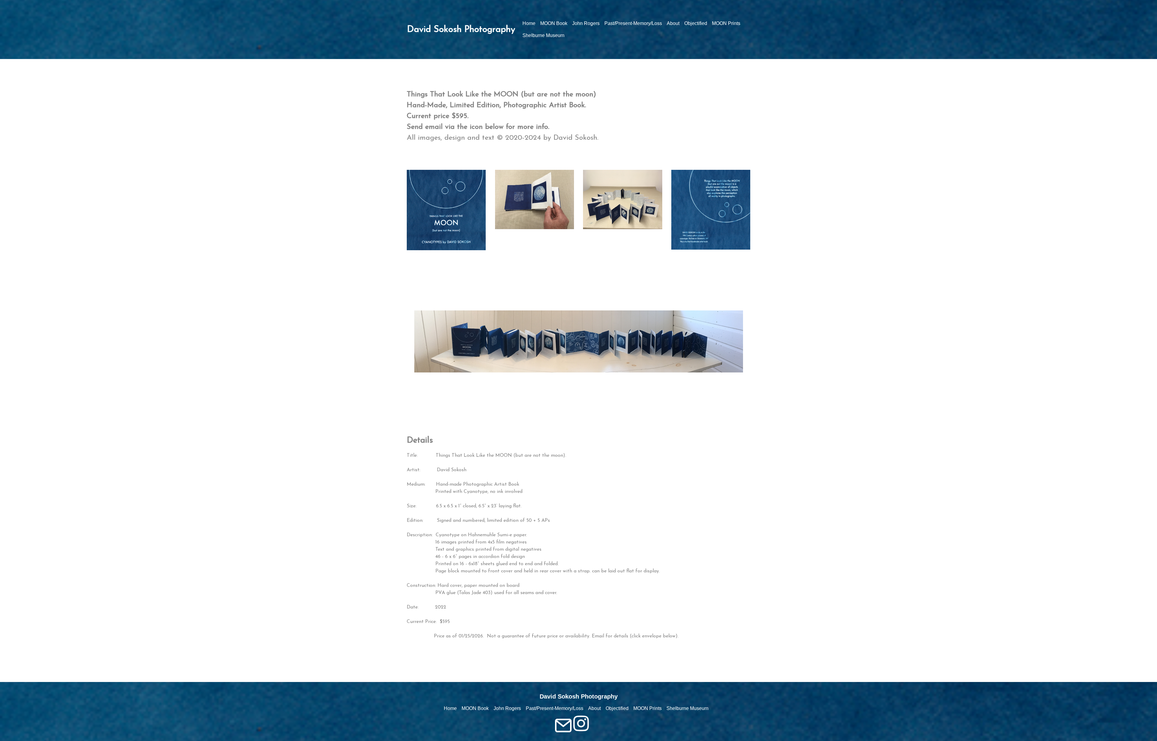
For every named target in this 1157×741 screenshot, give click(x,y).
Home (528, 23)
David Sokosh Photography (461, 29)
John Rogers (586, 23)
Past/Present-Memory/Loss (633, 23)
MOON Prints (726, 23)
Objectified (695, 23)
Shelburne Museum (543, 35)
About (673, 23)
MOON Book (553, 23)
